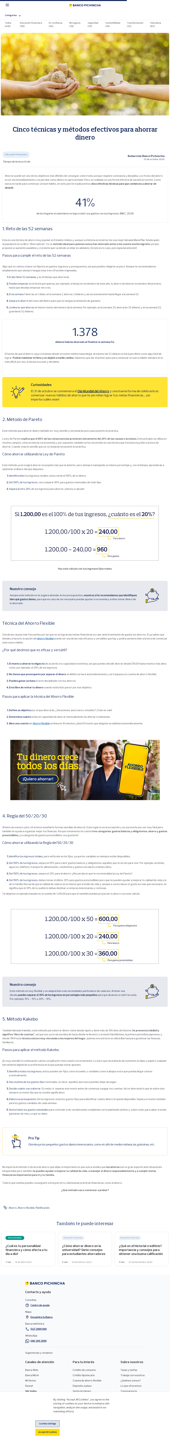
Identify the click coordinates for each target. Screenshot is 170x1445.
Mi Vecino (30, 1380)
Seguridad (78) (93, 25)
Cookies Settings (47, 1424)
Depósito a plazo (82, 1386)
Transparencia (129, 1391)
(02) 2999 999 (39, 1329)
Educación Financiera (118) (31, 25)
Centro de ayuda (40, 1305)
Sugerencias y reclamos (39, 1353)
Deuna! (29, 1386)
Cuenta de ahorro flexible (87, 1380)
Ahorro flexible (26, 1208)
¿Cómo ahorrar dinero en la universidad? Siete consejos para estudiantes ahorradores (85, 1249)
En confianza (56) (55, 25)
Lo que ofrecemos (131, 1386)
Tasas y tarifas (129, 1370)
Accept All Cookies (47, 1432)
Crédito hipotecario (84, 1375)
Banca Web (31, 1370)
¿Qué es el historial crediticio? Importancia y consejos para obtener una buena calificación (142, 1249)
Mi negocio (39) (75, 25)
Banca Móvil (32, 1375)
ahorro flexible (45, 638)
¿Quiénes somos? (131, 1380)
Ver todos (31, 1391)
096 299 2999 (38, 1341)
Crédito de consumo (84, 1370)
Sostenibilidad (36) (112, 25)
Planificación (42, 1208)
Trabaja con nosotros (133, 1375)
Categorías (11, 15)
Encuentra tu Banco (42, 1317)
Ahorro (13, 1208)
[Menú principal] (8, 5)
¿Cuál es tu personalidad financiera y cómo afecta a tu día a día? (28, 1249)
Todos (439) (8, 25)
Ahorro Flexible (41, 723)
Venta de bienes (82, 1391)
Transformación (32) (135, 25)
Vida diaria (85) (155, 25)
